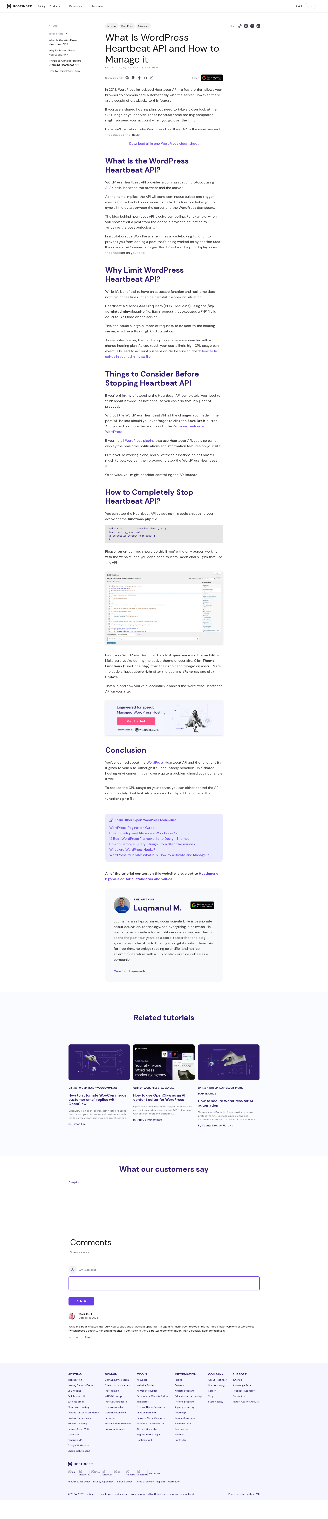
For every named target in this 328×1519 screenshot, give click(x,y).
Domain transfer (114, 1407)
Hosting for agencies (79, 1418)
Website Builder (145, 1385)
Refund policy (125, 1481)
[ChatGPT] (127, 78)
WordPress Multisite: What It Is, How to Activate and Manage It (159, 855)
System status (183, 1423)
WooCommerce (106, 1087)
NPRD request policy (79, 1481)
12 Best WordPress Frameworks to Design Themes (149, 838)
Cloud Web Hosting (78, 1407)
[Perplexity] (152, 78)
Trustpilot (74, 1182)
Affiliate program (184, 1390)
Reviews (179, 1385)
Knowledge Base (242, 1385)
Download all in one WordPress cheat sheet (164, 143)
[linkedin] (200, 1464)
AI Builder (142, 1379)
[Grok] (146, 78)
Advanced (143, 26)
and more (155, 1473)
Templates (143, 1401)
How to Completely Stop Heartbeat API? (64, 73)
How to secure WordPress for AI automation (225, 1103)
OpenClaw (73, 1434)
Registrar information (168, 1481)
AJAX (109, 188)
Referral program (184, 1401)
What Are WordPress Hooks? (132, 849)
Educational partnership (188, 1396)
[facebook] (208, 1464)
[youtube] (233, 1464)
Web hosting (75, 1379)
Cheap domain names (117, 1385)
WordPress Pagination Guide (132, 827)
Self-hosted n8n (77, 1396)
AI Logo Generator (147, 1429)
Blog (210, 1396)
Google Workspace (78, 1445)
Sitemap (179, 1434)
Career (212, 1390)
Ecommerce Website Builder (153, 1396)
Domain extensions (115, 1412)
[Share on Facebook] (252, 26)
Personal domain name (118, 1423)
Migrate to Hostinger (148, 1434)
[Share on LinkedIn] (258, 26)
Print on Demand (146, 1412)
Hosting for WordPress (80, 1385)
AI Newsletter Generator (150, 1423)
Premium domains (115, 1429)
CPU (108, 115)
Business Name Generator (151, 1418)
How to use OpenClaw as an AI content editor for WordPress (159, 1097)
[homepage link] (19, 6)
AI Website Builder (147, 1390)
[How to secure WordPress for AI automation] (228, 1062)
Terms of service (144, 1481)
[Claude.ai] (133, 78)
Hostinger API (144, 1439)
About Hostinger (217, 1379)
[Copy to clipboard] (240, 26)
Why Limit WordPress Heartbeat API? (62, 52)
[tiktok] (249, 1464)
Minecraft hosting (77, 1423)
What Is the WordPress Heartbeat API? (63, 42)
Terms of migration (185, 1418)
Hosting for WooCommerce (83, 1412)
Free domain (112, 1390)
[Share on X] (246, 26)
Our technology (217, 1385)
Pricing (41, 6)
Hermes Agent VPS (78, 1429)
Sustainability (215, 1401)
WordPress (127, 26)
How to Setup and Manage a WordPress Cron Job (149, 833)
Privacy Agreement (103, 1481)
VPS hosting (74, 1390)
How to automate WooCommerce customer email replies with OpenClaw (98, 1099)
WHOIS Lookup (113, 1396)
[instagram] (216, 1464)
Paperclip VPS (75, 1439)
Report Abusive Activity (246, 1401)
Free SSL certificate (116, 1401)
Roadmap (180, 1412)
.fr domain (110, 1418)
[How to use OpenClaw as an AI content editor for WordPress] (164, 1062)
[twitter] (225, 1464)
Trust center (182, 1429)
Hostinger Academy (244, 1390)
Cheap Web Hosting (79, 1450)
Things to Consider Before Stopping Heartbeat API (65, 63)
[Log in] (319, 6)
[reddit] (241, 1464)
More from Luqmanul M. (130, 971)
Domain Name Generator (151, 1407)
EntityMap (181, 1439)
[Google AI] (139, 78)
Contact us (239, 1396)
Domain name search (117, 1379)
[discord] (257, 1464)
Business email (76, 1401)
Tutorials (112, 26)
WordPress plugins (140, 440)
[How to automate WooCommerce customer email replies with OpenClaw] (99, 1062)
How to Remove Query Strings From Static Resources (152, 844)
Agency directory (184, 1407)
